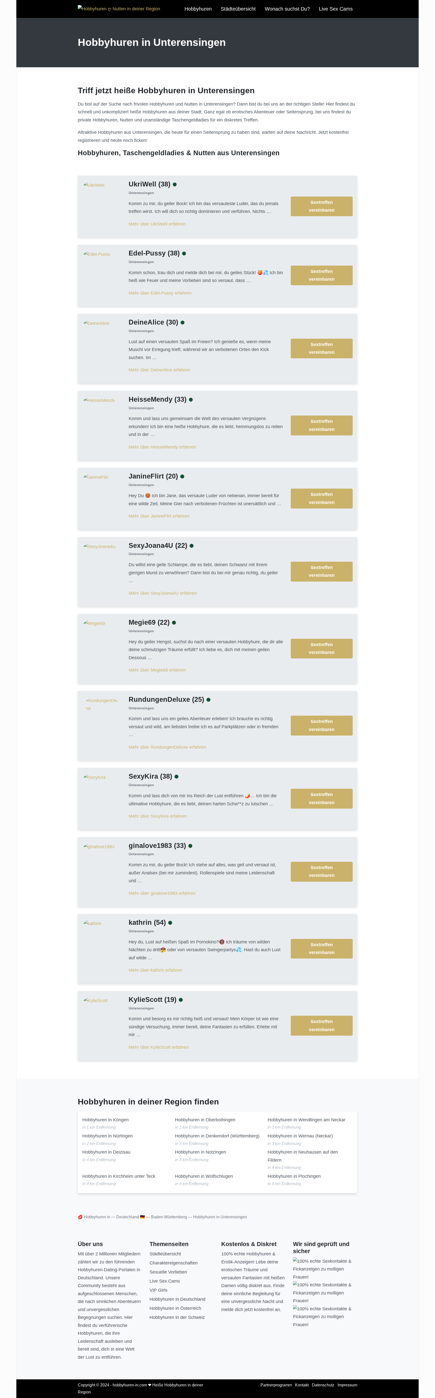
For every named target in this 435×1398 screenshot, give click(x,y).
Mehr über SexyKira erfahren (158, 816)
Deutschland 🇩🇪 (130, 1217)
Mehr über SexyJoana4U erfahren (163, 593)
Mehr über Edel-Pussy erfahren (160, 293)
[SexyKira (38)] (94, 777)
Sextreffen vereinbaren (322, 206)
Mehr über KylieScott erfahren (159, 1047)
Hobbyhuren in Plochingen (294, 1176)
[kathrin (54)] (92, 923)
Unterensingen (141, 193)
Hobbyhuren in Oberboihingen (205, 1119)
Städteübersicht (238, 9)
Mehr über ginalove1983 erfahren (162, 893)
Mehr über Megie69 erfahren (157, 670)
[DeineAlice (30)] (96, 323)
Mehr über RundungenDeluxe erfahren (167, 747)
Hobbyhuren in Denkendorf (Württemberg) (217, 1135)
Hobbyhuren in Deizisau (106, 1152)
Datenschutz (323, 1385)
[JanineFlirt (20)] (96, 477)
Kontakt (302, 1385)
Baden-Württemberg (169, 1217)
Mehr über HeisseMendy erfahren (162, 447)
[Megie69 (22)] (94, 623)
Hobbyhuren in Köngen (105, 1119)
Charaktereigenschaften (174, 1262)
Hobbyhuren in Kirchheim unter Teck (118, 1176)
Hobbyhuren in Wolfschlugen (204, 1176)
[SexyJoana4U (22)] (99, 546)
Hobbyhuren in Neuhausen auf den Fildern (303, 1156)
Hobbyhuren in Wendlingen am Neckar (306, 1119)
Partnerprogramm (276, 1385)
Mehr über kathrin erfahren (155, 970)
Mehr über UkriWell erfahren (157, 224)
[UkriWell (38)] (94, 184)
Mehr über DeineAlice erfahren (159, 369)
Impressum (347, 1385)
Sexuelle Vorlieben (168, 1272)
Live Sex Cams (336, 9)
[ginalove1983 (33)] (99, 846)
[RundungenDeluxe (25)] (101, 704)
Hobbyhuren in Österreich (175, 1308)
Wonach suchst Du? (287, 9)
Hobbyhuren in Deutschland (177, 1299)
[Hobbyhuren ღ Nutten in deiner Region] (119, 9)
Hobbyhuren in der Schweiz (177, 1317)
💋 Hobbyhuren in (94, 1217)
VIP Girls (158, 1290)
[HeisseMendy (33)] (99, 400)
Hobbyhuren (198, 9)
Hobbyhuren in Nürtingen (107, 1135)
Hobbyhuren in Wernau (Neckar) (300, 1135)
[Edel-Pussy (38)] (97, 254)
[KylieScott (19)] (95, 1000)
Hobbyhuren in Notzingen (200, 1152)
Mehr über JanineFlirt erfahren (159, 516)
